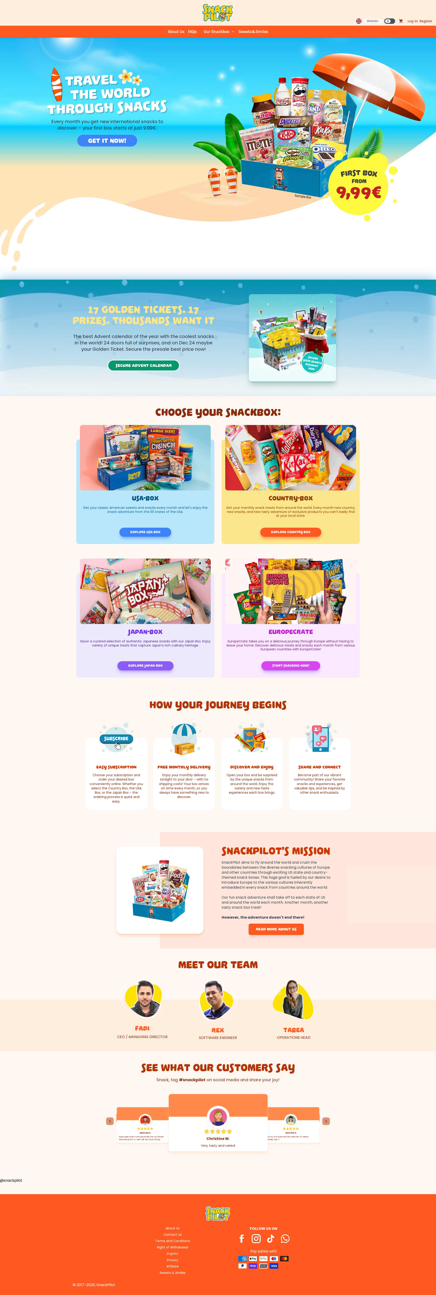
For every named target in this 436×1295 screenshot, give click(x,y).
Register (426, 21)
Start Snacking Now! (290, 666)
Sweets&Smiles (253, 31)
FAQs (192, 31)
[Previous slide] (109, 1121)
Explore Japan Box (145, 666)
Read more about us (276, 929)
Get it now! (107, 141)
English (372, 21)
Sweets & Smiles (173, 1272)
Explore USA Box (145, 532)
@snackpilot (11, 1180)
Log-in (413, 21)
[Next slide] (326, 1121)
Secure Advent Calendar (144, 365)
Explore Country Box (290, 532)
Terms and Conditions (172, 1241)
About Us (176, 31)
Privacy (172, 1260)
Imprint (172, 1253)
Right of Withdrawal (172, 1247)
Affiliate (172, 1266)
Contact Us (173, 1234)
